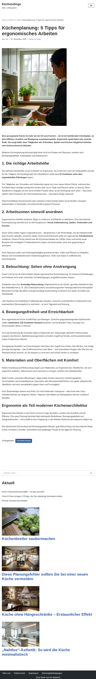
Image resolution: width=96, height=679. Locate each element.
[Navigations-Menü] (91, 5)
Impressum (33, 673)
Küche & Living (14, 20)
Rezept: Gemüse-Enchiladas (14, 501)
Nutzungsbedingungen (52, 673)
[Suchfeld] (91, 473)
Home (4, 20)
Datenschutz (19, 673)
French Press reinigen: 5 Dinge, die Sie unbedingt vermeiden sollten (32, 496)
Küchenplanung (24, 441)
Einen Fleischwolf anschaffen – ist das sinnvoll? (23, 492)
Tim (6, 39)
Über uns (6, 673)
